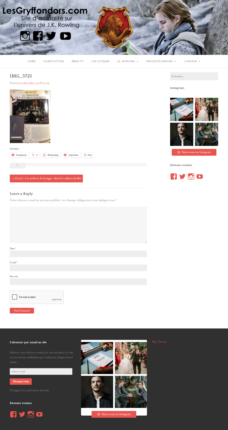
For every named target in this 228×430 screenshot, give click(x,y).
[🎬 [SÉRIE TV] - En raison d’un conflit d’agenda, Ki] (181, 134)
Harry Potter (53, 61)
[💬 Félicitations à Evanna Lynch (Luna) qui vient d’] (206, 109)
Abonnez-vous (21, 381)
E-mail (13, 262)
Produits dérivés (159, 61)
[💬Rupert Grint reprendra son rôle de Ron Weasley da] (181, 109)
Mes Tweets (159, 342)
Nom (13, 248)
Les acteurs (100, 61)
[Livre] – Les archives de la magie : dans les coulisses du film (46, 178)
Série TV (78, 61)
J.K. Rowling (126, 61)
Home (32, 61)
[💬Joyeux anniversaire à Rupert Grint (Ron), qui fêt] (206, 134)
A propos (190, 61)
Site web (14, 276)
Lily (47, 83)
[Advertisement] (197, 249)
